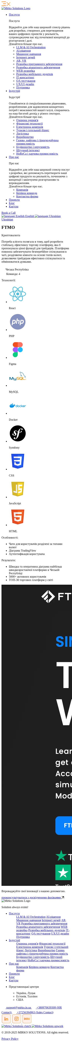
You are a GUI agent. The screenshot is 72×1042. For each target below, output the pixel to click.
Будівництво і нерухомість (32, 147)
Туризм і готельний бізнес (32, 130)
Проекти (14, 199)
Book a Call (8, 212)
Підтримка (23, 87)
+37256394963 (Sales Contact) (34, 1012)
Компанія (22, 189)
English (30, 216)
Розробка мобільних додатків (34, 74)
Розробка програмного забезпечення (39, 64)
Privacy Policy (9, 1038)
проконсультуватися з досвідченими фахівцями (31, 897)
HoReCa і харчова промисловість (37, 153)
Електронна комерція (29, 126)
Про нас (14, 157)
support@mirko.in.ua (19, 1007)
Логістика (22, 133)
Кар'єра (13, 206)
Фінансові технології (29, 123)
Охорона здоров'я (27, 120)
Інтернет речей (25, 57)
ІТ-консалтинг (25, 77)
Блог (12, 203)
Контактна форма (27, 196)
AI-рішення (23, 50)
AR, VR (21, 60)
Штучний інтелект (28, 150)
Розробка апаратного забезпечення (38, 67)
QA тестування (25, 80)
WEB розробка (25, 70)
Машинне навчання (28, 54)
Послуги (14, 14)
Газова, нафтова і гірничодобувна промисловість (42, 952)
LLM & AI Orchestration (31, 47)
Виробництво (25, 136)
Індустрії (14, 90)
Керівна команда (26, 193)
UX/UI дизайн (25, 84)
